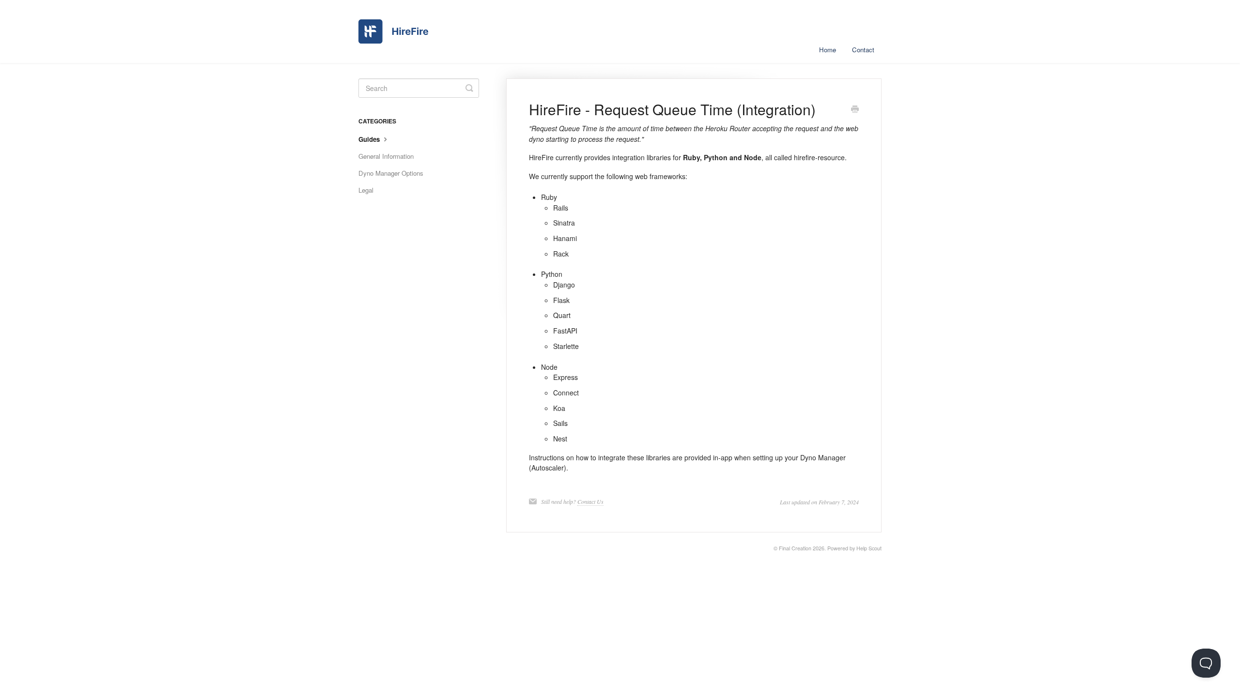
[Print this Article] (855, 110)
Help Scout (869, 548)
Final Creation (795, 548)
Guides (370, 139)
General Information (386, 156)
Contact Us (590, 501)
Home (827, 49)
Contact (863, 49)
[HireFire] (393, 31)
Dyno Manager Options (390, 173)
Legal (365, 190)
